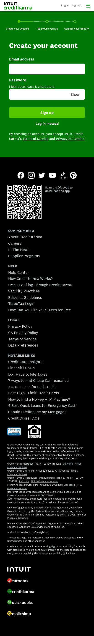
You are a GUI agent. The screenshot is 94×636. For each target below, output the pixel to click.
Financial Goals (21, 367)
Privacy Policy (20, 326)
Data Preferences (23, 345)
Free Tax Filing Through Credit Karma (40, 284)
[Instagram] (31, 176)
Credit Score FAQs (23, 418)
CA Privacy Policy (23, 332)
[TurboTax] (22, 581)
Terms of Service (35, 138)
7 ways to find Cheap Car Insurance (38, 380)
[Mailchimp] (22, 614)
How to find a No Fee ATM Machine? (39, 399)
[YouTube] (52, 176)
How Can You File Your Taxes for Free (39, 309)
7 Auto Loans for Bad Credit (31, 386)
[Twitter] (41, 176)
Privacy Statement (70, 138)
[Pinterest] (73, 176)
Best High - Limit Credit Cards (33, 392)
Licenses (68, 463)
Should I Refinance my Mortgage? (37, 411)
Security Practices (24, 291)
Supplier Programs (24, 255)
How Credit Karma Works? (30, 278)
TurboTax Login (21, 303)
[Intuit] (22, 570)
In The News (18, 249)
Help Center (18, 272)
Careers (14, 243)
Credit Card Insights (25, 361)
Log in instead (47, 124)
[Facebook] (20, 176)
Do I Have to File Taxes (27, 374)
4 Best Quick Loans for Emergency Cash (42, 405)
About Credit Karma (25, 236)
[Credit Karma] (22, 592)
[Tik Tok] (62, 176)
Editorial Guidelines (25, 297)
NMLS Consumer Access (44, 481)
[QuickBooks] (22, 603)
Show (75, 94)
